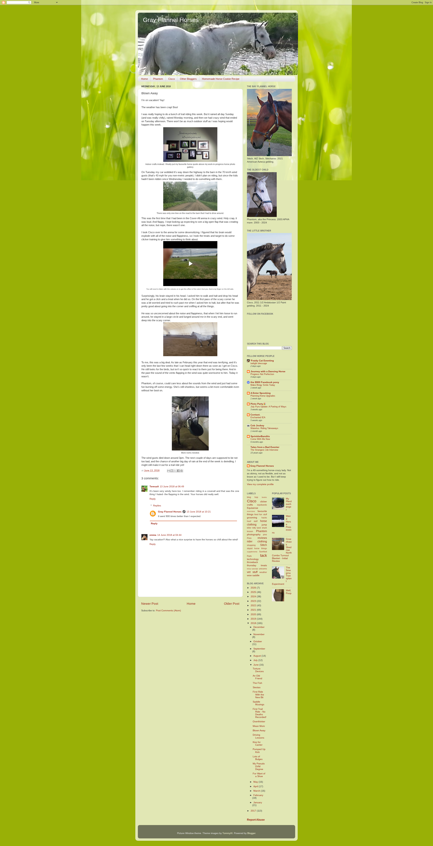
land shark (262, 528)
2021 (254, 610)
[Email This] (168, 470)
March (257, 791)
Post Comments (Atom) (168, 610)
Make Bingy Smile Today (262, 385)
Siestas (256, 687)
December (259, 627)
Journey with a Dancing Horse (267, 371)
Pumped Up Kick (259, 750)
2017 (254, 811)
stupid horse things (257, 548)
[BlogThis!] (172, 470)
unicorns (263, 569)
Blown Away (259, 730)
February (258, 795)
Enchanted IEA (257, 417)
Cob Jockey (257, 425)
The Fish (257, 683)
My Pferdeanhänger (289, 504)
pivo (265, 534)
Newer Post (149, 603)
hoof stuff (252, 521)
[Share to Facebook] (178, 470)
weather (263, 572)
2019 (254, 619)
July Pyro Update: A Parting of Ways (268, 406)
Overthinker (259, 721)
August (257, 656)
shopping (251, 545)
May (256, 782)
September (259, 648)
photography (253, 534)
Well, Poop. (288, 593)
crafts (250, 505)
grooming (252, 517)
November (259, 634)
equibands (262, 505)
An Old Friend (257, 677)
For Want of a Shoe (259, 775)
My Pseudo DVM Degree (259, 766)
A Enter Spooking (260, 393)
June (256, 665)
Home (144, 78)
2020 (254, 614)
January (257, 802)
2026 (254, 587)
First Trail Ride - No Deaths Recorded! (259, 713)
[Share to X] (175, 470)
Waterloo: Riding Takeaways (264, 428)
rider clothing (257, 541)
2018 (254, 623)
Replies (157, 505)
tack (263, 555)
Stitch (263, 544)
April (256, 786)
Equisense (252, 508)
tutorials (255, 569)
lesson (250, 531)
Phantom (158, 78)
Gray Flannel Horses (171, 19)
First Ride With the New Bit (258, 694)
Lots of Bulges (258, 758)
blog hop (252, 497)
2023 (254, 601)
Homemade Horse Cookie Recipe (220, 78)
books (264, 497)
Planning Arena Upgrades (262, 396)
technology (253, 559)
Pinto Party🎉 (258, 404)
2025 (254, 592)
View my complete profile (260, 484)
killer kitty (251, 528)
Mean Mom (259, 726)
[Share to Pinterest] (181, 470)
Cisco (171, 78)
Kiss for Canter (258, 743)
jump (264, 524)
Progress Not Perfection (262, 374)
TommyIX (227, 833)
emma (153, 535)
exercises (251, 511)
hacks (264, 518)
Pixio (249, 538)
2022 (254, 605)
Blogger (251, 833)
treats (264, 565)
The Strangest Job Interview (264, 450)
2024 (254, 596)
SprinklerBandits (260, 436)
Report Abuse (256, 819)
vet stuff (252, 571)
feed (256, 514)
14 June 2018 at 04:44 (169, 535)
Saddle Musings (258, 703)
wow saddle (253, 575)
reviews (262, 537)
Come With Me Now (260, 439)
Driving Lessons (258, 736)
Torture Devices (258, 670)
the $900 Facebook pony (264, 382)
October (257, 641)
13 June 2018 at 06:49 (172, 486)
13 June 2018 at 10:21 (199, 511)
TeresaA (154, 486)
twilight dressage (258, 363)
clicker (263, 501)
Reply (153, 499)
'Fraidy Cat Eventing (262, 360)
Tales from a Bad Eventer (264, 447)
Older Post (231, 603)
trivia (249, 569)
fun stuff (263, 514)
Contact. (255, 414)
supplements (252, 552)
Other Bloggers (188, 78)
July (255, 660)
